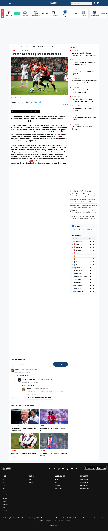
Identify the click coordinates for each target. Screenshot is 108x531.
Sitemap (68, 521)
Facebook (61, 521)
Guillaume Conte (19, 98)
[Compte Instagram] (59, 469)
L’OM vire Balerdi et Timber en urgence (83, 109)
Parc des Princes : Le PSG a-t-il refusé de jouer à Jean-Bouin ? (83, 100)
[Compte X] (50, 469)
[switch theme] (95, 3)
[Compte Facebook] (54, 469)
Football (93, 518)
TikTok (54, 521)
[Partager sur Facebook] (27, 102)
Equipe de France (17, 426)
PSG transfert (85, 518)
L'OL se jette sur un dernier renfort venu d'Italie (82, 91)
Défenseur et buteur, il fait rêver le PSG (84, 119)
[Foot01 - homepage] (54, 3)
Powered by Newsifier (54, 525)
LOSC (31, 161)
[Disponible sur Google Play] (89, 468)
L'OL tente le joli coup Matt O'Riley (82, 128)
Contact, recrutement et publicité (30, 518)
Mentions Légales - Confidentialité (11, 518)
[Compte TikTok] (67, 469)
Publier (60, 364)
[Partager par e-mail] (12, 106)
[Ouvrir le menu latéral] (10, 3)
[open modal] (98, 3)
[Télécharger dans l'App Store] (101, 468)
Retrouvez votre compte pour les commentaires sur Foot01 (56, 518)
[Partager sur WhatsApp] (22, 102)
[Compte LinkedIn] (63, 469)
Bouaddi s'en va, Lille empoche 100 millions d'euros (83, 63)
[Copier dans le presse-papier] (40, 102)
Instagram (48, 521)
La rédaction (76, 518)
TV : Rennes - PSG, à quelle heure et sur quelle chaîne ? (84, 82)
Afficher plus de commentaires (39, 397)
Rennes (57, 134)
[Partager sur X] (31, 102)
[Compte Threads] (81, 469)
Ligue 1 (13, 50)
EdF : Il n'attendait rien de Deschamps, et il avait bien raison (84, 54)
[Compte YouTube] (72, 469)
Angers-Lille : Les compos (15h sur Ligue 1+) (84, 73)
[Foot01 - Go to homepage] (7, 468)
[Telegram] (35, 102)
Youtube (41, 521)
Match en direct (101, 518)
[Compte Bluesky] (76, 469)
